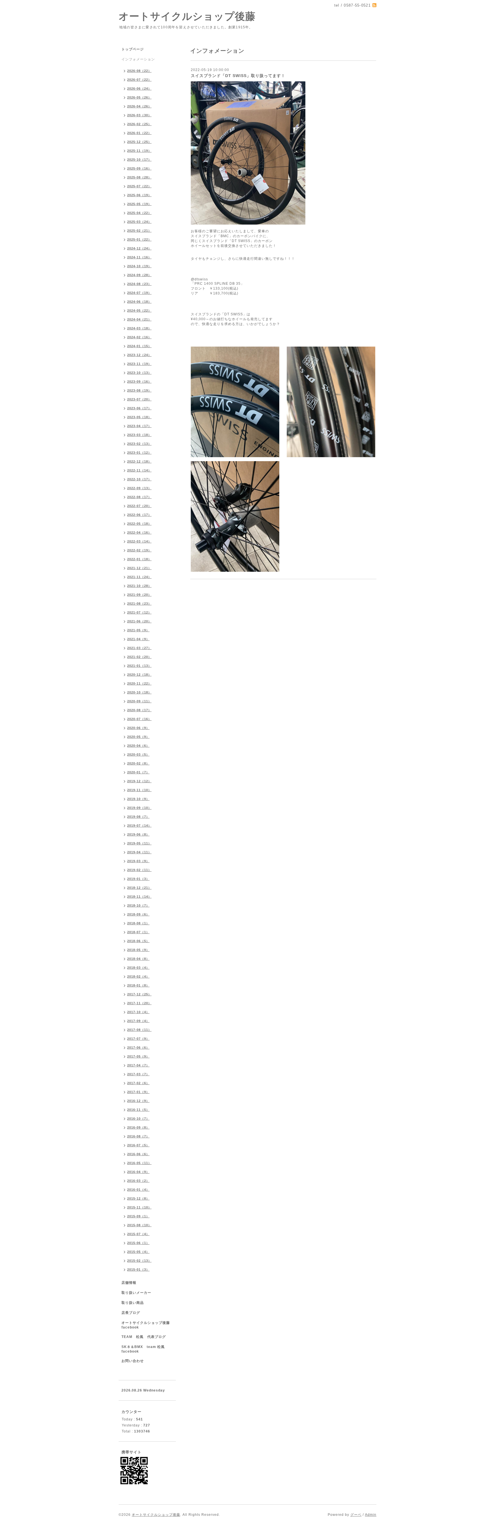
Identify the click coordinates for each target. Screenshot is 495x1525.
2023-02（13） (139, 443)
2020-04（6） (138, 745)
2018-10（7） (138, 905)
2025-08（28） (139, 177)
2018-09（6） (138, 914)
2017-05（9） (138, 1056)
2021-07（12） (139, 612)
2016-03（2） (138, 1180)
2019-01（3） (138, 879)
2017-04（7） (138, 1065)
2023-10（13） (139, 372)
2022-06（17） (139, 514)
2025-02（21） (139, 230)
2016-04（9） (138, 1172)
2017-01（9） (138, 1092)
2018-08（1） (138, 923)
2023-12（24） (139, 355)
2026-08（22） (139, 70)
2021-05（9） (138, 630)
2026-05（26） (139, 97)
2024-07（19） (139, 292)
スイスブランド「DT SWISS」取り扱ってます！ (238, 75)
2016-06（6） (138, 1154)
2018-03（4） (138, 967)
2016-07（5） (138, 1145)
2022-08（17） (139, 497)
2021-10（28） (139, 585)
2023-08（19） (139, 390)
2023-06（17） (139, 408)
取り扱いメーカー (136, 1293)
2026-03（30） (139, 115)
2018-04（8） (138, 958)
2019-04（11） (139, 852)
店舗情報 (128, 1283)
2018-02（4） (138, 976)
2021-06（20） (139, 621)
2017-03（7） (138, 1074)
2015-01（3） (138, 1269)
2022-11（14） (139, 470)
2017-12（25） (139, 994)
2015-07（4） (138, 1234)
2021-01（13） (139, 665)
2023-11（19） (139, 363)
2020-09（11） (139, 701)
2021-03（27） (139, 648)
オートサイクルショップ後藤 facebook (147, 1325)
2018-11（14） (139, 896)
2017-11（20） (139, 1003)
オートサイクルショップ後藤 (187, 16)
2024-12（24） (139, 248)
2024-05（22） (139, 310)
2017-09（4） (138, 1021)
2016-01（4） (138, 1189)
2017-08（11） (139, 1029)
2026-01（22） (139, 133)
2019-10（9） (138, 799)
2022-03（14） (139, 541)
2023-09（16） (139, 381)
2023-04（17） (139, 426)
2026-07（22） (139, 79)
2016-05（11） (139, 1163)
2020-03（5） (138, 754)
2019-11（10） (139, 790)
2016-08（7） (138, 1136)
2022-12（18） (139, 461)
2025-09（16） (139, 168)
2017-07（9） (138, 1038)
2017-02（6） (138, 1083)
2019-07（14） (139, 825)
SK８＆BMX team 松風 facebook (144, 1349)
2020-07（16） (139, 719)
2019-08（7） (138, 816)
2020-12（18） (139, 674)
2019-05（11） (139, 843)
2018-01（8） (138, 985)
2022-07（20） (139, 506)
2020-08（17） (139, 710)
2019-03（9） (138, 861)
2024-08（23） (139, 284)
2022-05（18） (139, 523)
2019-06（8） (138, 834)
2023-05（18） (139, 417)
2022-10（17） (139, 479)
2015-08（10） (139, 1225)
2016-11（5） (138, 1109)
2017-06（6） (138, 1047)
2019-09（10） (139, 807)
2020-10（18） (139, 692)
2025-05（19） (139, 204)
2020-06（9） (138, 728)
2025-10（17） (139, 159)
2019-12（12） (139, 781)
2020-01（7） (138, 772)
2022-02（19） (139, 550)
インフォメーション (138, 59)
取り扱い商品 (132, 1303)
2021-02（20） (139, 657)
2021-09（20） (139, 594)
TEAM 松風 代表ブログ (143, 1337)
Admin (370, 1515)
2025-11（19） (139, 150)
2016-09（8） (138, 1127)
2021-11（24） (139, 577)
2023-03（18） (139, 435)
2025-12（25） (139, 142)
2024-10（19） (139, 266)
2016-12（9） (138, 1101)
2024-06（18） (139, 301)
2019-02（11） (139, 870)
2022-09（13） (139, 488)
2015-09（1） (138, 1216)
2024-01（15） (139, 346)
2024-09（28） (139, 275)
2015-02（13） (139, 1260)
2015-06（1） (138, 1243)
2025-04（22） (139, 213)
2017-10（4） (138, 1012)
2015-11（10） (139, 1207)
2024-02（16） (139, 337)
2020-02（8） (138, 763)
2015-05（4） (138, 1251)
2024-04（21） (139, 319)
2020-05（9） (138, 736)
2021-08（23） (139, 603)
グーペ (356, 1515)
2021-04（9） (138, 639)
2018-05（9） (138, 950)
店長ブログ (130, 1313)
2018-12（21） (139, 887)
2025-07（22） (139, 186)
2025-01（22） (139, 239)
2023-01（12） (139, 452)
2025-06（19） (139, 195)
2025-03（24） (139, 221)
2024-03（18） (139, 328)
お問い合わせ (132, 1361)
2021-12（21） (139, 568)
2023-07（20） (139, 399)
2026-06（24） (139, 88)
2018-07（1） (138, 932)
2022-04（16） (139, 532)
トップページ (132, 49)
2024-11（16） (139, 257)
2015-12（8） (138, 1198)
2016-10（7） (138, 1118)
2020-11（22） (139, 683)
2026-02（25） (139, 124)
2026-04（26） (139, 106)
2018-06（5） (138, 941)
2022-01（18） (139, 559)
